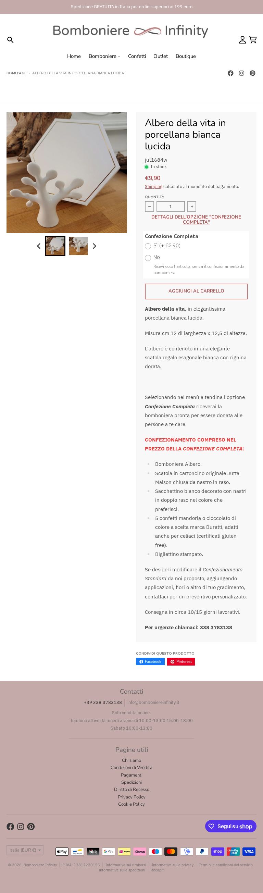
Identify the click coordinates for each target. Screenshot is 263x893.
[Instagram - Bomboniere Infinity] (241, 73)
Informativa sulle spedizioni (122, 869)
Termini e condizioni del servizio (226, 864)
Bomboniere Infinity (40, 864)
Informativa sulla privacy (172, 864)
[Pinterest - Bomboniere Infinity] (252, 73)
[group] (55, 246)
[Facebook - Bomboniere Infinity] (230, 73)
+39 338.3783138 (103, 702)
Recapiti (158, 869)
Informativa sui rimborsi (125, 864)
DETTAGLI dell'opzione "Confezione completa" (196, 220)
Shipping (153, 186)
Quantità (154, 197)
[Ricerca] (10, 40)
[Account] (243, 40)
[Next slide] (94, 245)
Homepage (16, 73)
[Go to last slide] (39, 245)
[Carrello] (253, 40)
